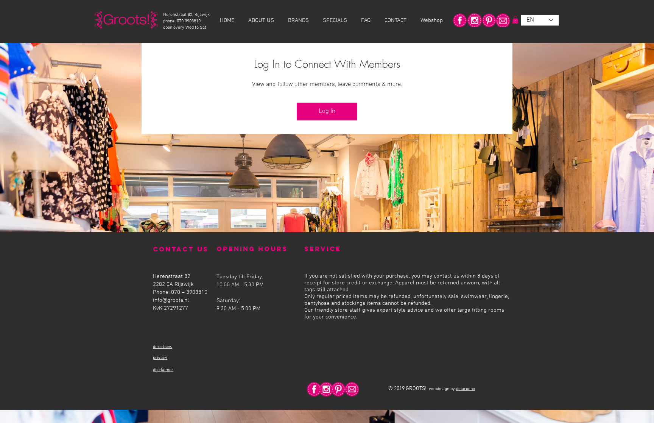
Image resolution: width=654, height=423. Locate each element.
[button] (515, 19)
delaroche (465, 389)
